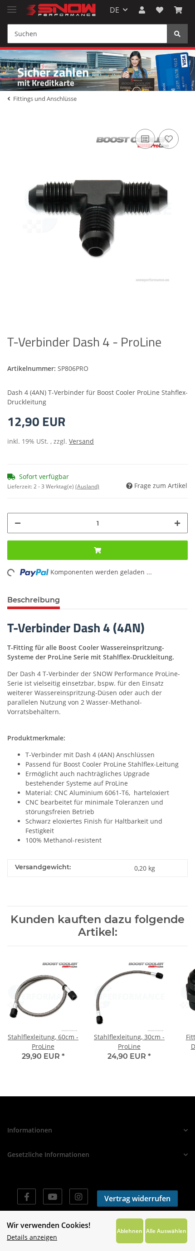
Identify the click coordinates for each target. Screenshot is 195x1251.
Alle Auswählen (166, 1230)
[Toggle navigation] (11, 5)
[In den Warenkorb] (97, 550)
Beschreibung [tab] (33, 600)
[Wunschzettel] (160, 10)
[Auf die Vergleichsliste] (145, 139)
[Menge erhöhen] (177, 523)
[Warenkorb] (178, 10)
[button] (142, 10)
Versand (81, 441)
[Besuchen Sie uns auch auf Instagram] (78, 1196)
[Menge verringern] (18, 523)
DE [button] (114, 10)
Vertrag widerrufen (137, 1199)
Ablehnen (129, 1230)
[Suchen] (177, 33)
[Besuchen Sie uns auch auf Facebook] (26, 1196)
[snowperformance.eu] (60, 10)
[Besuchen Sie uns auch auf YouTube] (52, 1196)
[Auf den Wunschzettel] (169, 139)
